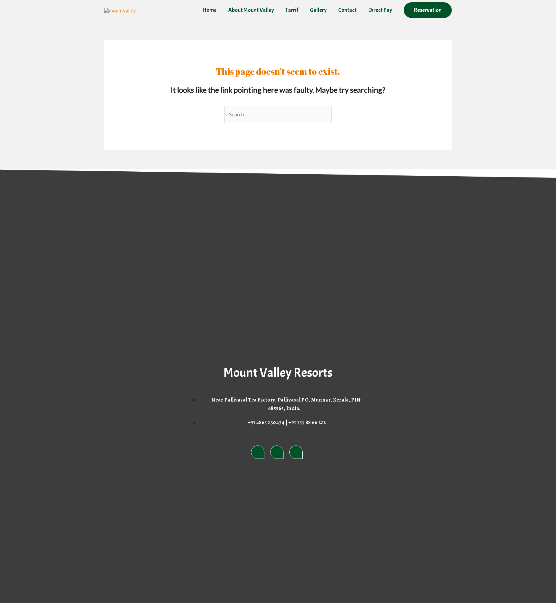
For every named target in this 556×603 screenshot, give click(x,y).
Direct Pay (380, 10)
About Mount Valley (251, 10)
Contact (347, 10)
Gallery (318, 10)
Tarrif (292, 10)
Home (209, 10)
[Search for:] (278, 114)
